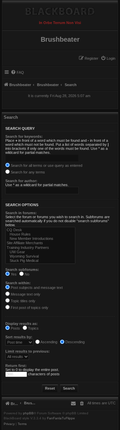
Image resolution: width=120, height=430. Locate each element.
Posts (15, 328)
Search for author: (21, 181)
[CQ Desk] (40, 230)
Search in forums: (21, 213)
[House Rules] (40, 234)
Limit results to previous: (27, 351)
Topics (33, 328)
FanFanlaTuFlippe (61, 418)
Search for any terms (27, 172)
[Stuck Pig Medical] (40, 261)
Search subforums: (22, 270)
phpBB (28, 413)
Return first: (16, 366)
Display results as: (21, 324)
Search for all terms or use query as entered (46, 165)
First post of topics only (29, 308)
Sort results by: (18, 337)
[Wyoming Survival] (40, 256)
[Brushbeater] (60, 9)
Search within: (18, 283)
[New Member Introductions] (40, 239)
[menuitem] (108, 58)
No (26, 274)
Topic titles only (22, 301)
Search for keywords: (24, 136)
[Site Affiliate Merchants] (40, 243)
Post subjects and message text (36, 288)
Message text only (25, 294)
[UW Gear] (40, 252)
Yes (13, 274)
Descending (74, 342)
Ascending (48, 342)
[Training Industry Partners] (40, 248)
